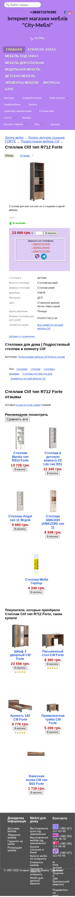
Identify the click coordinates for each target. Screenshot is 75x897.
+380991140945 (40, 248)
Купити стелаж (56, 356)
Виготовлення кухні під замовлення (39, 831)
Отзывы (25, 155)
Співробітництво (31, 98)
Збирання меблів (14, 836)
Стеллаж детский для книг (37, 373)
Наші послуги (57, 98)
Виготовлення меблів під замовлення (39, 840)
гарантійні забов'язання (17, 111)
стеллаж (35, 369)
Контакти (9, 98)
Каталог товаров (13, 124)
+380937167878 (40, 244)
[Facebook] (66, 12)
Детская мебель (20, 76)
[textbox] (22, 4)
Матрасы (51, 82)
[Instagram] (70, 12)
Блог (9, 89)
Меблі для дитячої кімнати (36, 880)
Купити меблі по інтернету (38, 857)
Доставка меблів (13, 830)
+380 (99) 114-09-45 (62, 845)
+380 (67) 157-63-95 (62, 830)
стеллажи (21, 369)
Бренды (55, 124)
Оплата (32, 104)
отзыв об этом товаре (28, 405)
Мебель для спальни (24, 63)
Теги (36, 124)
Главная (14, 49)
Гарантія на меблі (15, 843)
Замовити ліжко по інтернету (36, 871)
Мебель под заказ (21, 56)
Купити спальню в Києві (37, 849)
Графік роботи (12, 104)
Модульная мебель (23, 69)
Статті (7, 117)
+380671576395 (40, 251)
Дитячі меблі (14, 137)
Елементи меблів (36, 864)
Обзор (9, 155)
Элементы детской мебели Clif (27, 378)
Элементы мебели (22, 82)
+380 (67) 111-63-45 (62, 854)
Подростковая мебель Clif (40, 141)
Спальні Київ (46, 111)
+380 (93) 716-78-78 (62, 838)
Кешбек (26, 117)
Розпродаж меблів (15, 849)
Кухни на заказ (42, 49)
